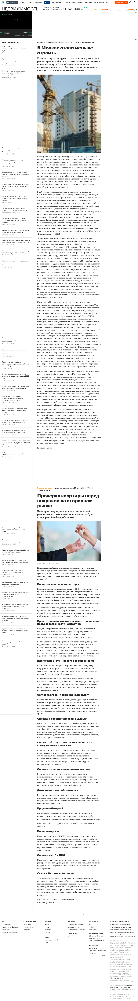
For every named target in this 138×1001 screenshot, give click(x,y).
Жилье (47, 924)
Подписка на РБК (73, 927)
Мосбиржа (130, 985)
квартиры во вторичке (57, 629)
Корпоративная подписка (76, 929)
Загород (48, 929)
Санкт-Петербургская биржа (120, 987)
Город (47, 927)
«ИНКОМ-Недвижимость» (85, 589)
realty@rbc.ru (118, 978)
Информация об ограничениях (120, 924)
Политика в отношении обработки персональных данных (122, 933)
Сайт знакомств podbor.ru (98, 950)
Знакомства (93, 948)
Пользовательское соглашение (120, 929)
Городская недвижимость (47, 42)
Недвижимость (20, 8)
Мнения (47, 937)
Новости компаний (51, 940)
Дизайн (47, 934)
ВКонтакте (27, 924)
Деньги (47, 932)
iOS (90, 924)
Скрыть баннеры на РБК (76, 924)
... (107, 2)
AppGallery (92, 929)
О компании (6, 924)
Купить (31, 33)
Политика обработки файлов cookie (122, 936)
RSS (69, 936)
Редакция (5, 929)
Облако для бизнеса (96, 936)
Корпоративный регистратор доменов (96, 939)
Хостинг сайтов (94, 943)
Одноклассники (29, 927)
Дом (46, 942)
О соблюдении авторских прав (120, 927)
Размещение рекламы (9, 932)
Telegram (27, 929)
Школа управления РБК (97, 956)
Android (91, 927)
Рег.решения (93, 945)
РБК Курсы (92, 953)
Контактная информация (10, 927)
